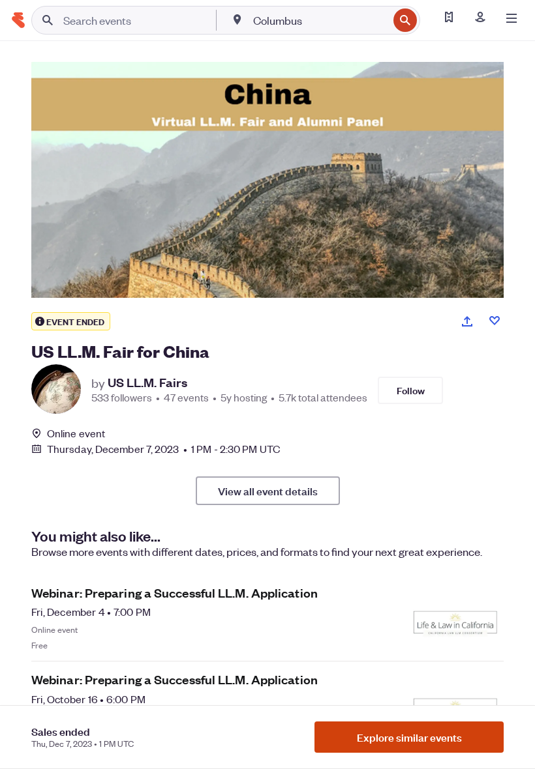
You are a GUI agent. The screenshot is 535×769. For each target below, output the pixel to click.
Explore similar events (409, 737)
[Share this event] (467, 321)
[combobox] (319, 20)
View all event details (268, 491)
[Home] (18, 20)
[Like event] (494, 321)
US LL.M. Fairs (147, 382)
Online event (76, 433)
